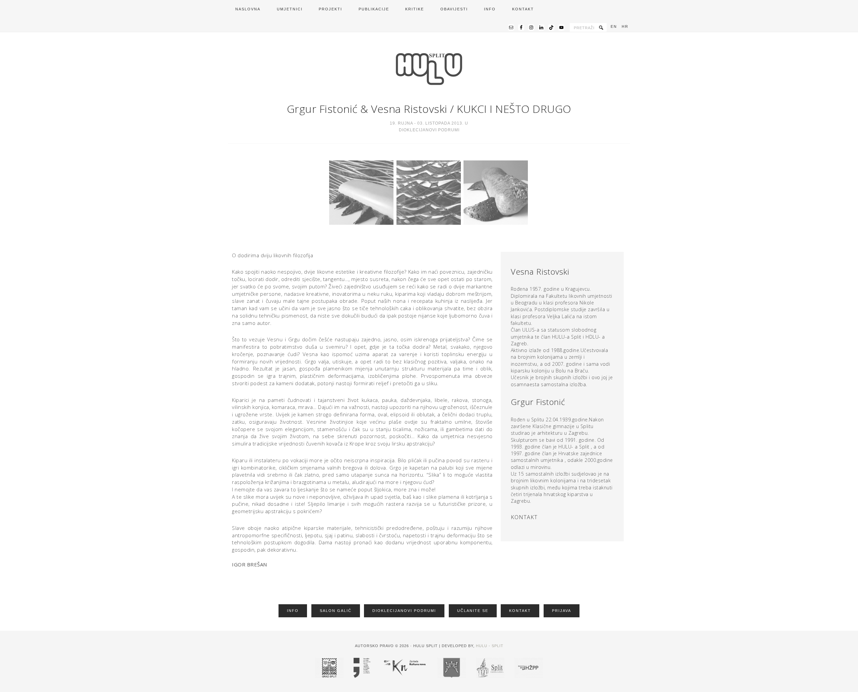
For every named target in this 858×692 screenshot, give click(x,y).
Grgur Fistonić (322, 108)
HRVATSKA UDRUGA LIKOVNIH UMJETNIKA (429, 69)
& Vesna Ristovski (402, 108)
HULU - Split (489, 646)
